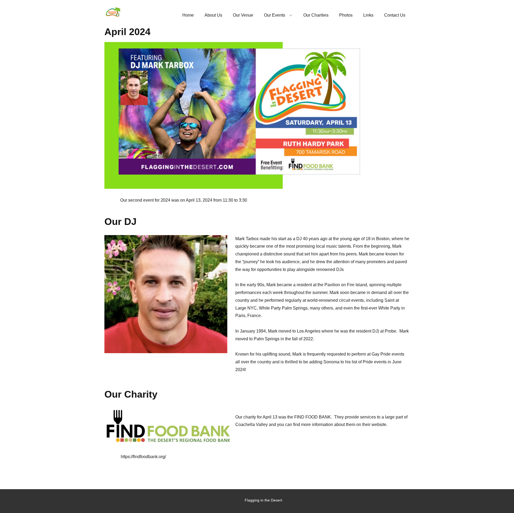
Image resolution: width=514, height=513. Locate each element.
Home (188, 15)
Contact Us (394, 15)
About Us (213, 15)
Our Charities (315, 15)
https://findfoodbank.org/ (143, 456)
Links (368, 15)
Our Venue (243, 15)
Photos (346, 15)
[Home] (113, 12)
